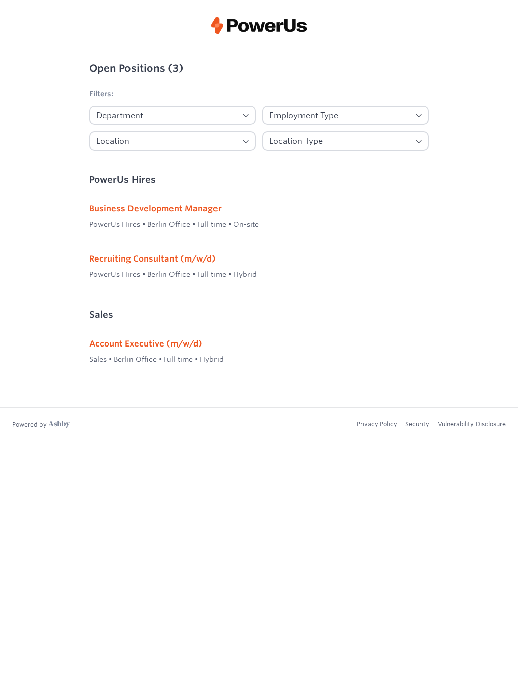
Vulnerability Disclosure (472, 424)
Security (417, 424)
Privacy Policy (377, 424)
